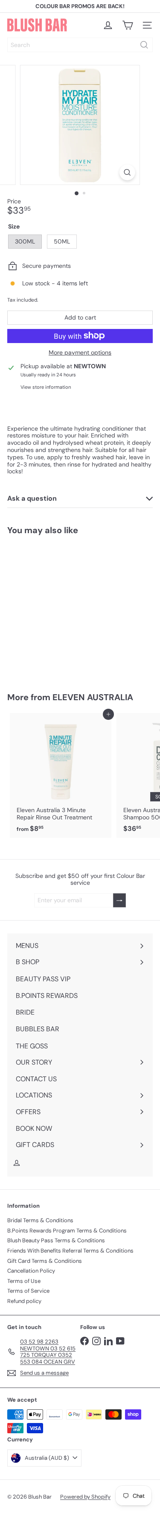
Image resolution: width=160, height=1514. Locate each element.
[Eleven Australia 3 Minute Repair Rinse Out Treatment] (61, 775)
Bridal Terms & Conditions (40, 1220)
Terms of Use (24, 1281)
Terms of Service (28, 1290)
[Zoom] (127, 172)
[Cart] (127, 25)
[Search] (144, 45)
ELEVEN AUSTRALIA (92, 697)
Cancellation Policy (31, 1270)
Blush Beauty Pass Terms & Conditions (56, 1240)
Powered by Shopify (85, 1496)
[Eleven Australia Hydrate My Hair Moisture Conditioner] (61, 608)
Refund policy (24, 1301)
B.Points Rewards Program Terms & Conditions (67, 1230)
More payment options (80, 352)
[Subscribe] (119, 900)
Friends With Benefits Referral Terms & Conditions (70, 1250)
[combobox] (80, 45)
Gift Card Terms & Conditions (44, 1261)
